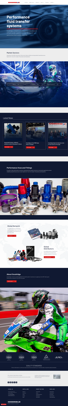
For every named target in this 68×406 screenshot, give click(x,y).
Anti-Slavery (51, 394)
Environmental (52, 395)
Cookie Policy (52, 392)
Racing (14, 84)
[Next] (67, 136)
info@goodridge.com (11, 395)
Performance (32, 84)
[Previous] (4, 136)
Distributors (38, 395)
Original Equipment (51, 84)
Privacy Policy (52, 391)
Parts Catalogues (52, 397)
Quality (24, 394)
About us (24, 391)
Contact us (10, 235)
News (23, 397)
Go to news (7, 147)
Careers (24, 395)
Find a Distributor (48, 257)
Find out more (10, 281)
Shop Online (38, 397)
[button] (26, 2)
